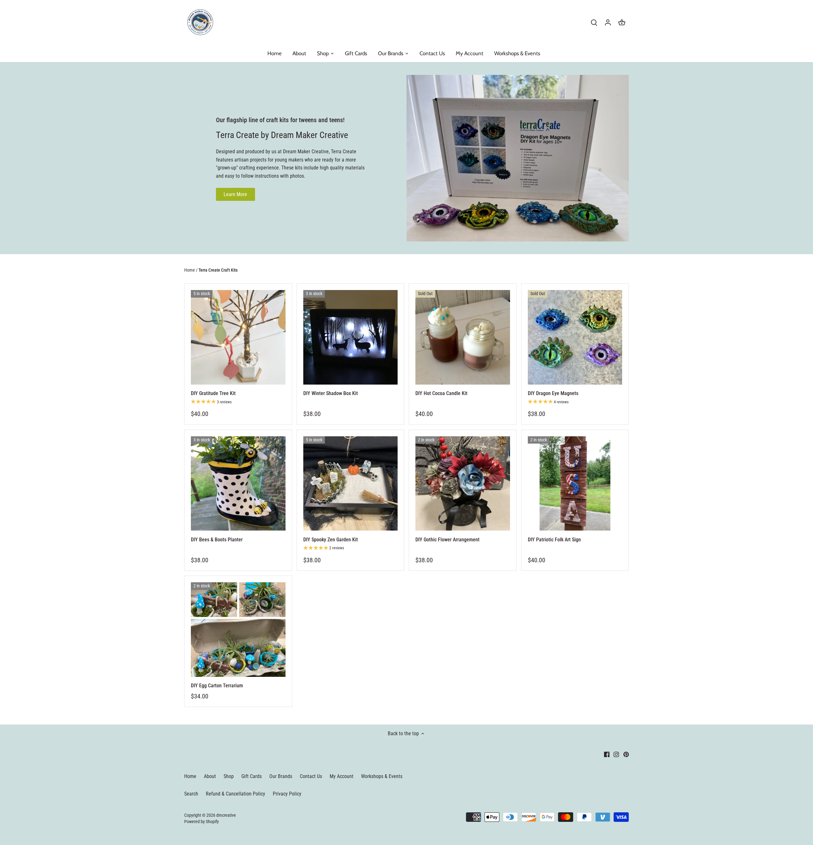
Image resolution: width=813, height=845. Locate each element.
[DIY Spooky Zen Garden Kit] (350, 483)
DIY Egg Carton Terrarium (217, 686)
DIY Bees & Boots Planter (217, 540)
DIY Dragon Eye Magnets (553, 393)
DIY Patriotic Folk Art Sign (554, 540)
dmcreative (226, 815)
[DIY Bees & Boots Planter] (238, 483)
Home (190, 776)
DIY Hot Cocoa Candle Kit (441, 393)
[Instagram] (616, 754)
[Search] (594, 22)
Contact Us (311, 776)
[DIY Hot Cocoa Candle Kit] (462, 337)
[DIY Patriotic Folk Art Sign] (575, 483)
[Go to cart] (622, 22)
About (210, 776)
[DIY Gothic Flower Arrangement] (462, 483)
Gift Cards (251, 776)
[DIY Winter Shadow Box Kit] (350, 337)
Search (191, 794)
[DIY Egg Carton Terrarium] (238, 629)
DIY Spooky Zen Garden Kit (330, 540)
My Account (341, 776)
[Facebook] (606, 754)
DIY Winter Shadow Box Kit (330, 393)
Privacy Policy (287, 794)
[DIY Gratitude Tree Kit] (238, 337)
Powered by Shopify (201, 821)
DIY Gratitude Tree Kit (213, 393)
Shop (229, 776)
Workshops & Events (381, 776)
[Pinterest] (626, 754)
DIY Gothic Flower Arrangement (447, 540)
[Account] (608, 22)
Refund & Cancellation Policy (235, 794)
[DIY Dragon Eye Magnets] (575, 337)
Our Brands (280, 776)
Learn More (235, 194)
